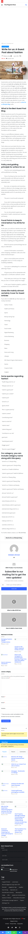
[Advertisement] (14, 26)
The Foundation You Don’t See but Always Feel (20, 830)
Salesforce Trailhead (6, 897)
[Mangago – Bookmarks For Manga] (6, 776)
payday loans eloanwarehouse (18, 895)
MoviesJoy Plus (19, 892)
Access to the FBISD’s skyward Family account (19, 648)
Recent (13, 751)
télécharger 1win (5, 903)
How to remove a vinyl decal (6, 662)
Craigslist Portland (6, 882)
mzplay (3, 895)
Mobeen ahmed (7, 56)
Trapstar (22, 900)
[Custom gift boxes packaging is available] (6, 793)
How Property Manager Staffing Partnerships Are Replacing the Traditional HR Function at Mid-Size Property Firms (21, 818)
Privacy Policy (13, 923)
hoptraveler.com (13, 889)
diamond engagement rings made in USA (11, 884)
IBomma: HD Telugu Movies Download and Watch (17, 758)
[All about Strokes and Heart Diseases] (6, 786)
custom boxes (15, 882)
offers (8, 895)
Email (3, 702)
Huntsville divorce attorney (8, 892)
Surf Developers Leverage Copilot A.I (10, 900)
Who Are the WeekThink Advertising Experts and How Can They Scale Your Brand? (6, 810)
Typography (20, 923)
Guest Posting (5, 889)
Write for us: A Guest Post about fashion (18, 765)
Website (3, 708)
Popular (4, 751)
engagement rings (13, 887)
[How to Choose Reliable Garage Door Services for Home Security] (14, 871)
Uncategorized (10, 43)
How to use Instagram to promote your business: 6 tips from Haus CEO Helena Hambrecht (20, 658)
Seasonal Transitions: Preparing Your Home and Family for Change (7, 832)
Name (3, 696)
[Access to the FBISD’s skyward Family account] (21, 641)
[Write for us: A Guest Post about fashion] (6, 766)
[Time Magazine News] (10, 5)
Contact (7, 923)
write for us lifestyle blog (14, 538)
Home (4, 43)
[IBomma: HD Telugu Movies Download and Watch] (6, 759)
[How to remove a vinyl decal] (7, 657)
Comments (23, 751)
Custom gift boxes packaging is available (17, 791)
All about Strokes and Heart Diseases (17, 784)
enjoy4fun (21, 887)
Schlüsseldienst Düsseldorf (19, 897)
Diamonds (4, 887)
